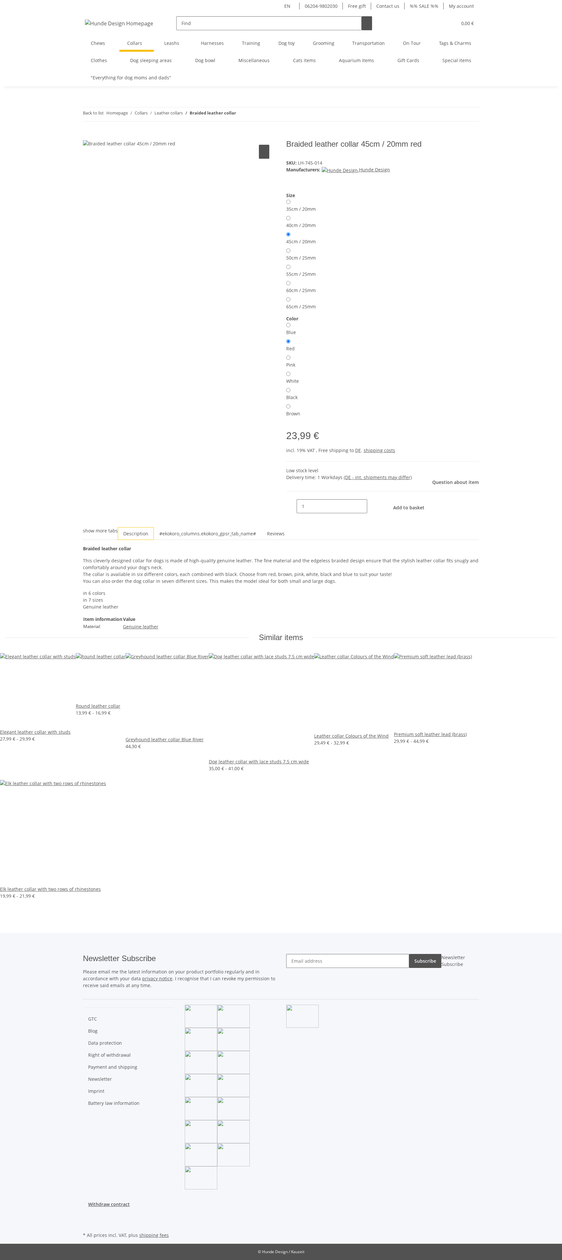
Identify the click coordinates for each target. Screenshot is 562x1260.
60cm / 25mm (301, 290)
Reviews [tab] (276, 533)
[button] (439, 23)
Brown (293, 413)
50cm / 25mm (301, 258)
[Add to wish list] (264, 152)
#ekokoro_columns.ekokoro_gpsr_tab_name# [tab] (207, 533)
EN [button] (288, 6)
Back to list (93, 113)
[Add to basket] (88, 136)
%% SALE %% (424, 6)
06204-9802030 (321, 6)
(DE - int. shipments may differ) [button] (378, 477)
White (292, 381)
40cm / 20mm (301, 225)
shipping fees (154, 1235)
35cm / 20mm (301, 209)
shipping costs (379, 450)
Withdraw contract (109, 1204)
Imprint (96, 1091)
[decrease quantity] (291, 506)
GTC (92, 1019)
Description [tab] (135, 533)
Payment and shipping (112, 1067)
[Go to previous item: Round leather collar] (241, 114)
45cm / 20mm (301, 241)
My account (461, 6)
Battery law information (114, 1103)
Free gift (357, 6)
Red (290, 348)
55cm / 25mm (301, 274)
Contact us (387, 6)
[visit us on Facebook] (88, 1215)
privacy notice (157, 978)
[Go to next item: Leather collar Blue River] (253, 114)
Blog (93, 1031)
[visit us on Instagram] (88, 1222)
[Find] (367, 23)
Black (292, 397)
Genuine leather (140, 626)
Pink (290, 365)
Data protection (105, 1043)
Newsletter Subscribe (453, 960)
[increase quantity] (372, 506)
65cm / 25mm (301, 306)
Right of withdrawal (109, 1055)
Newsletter (100, 1079)
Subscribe (425, 961)
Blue (291, 332)
